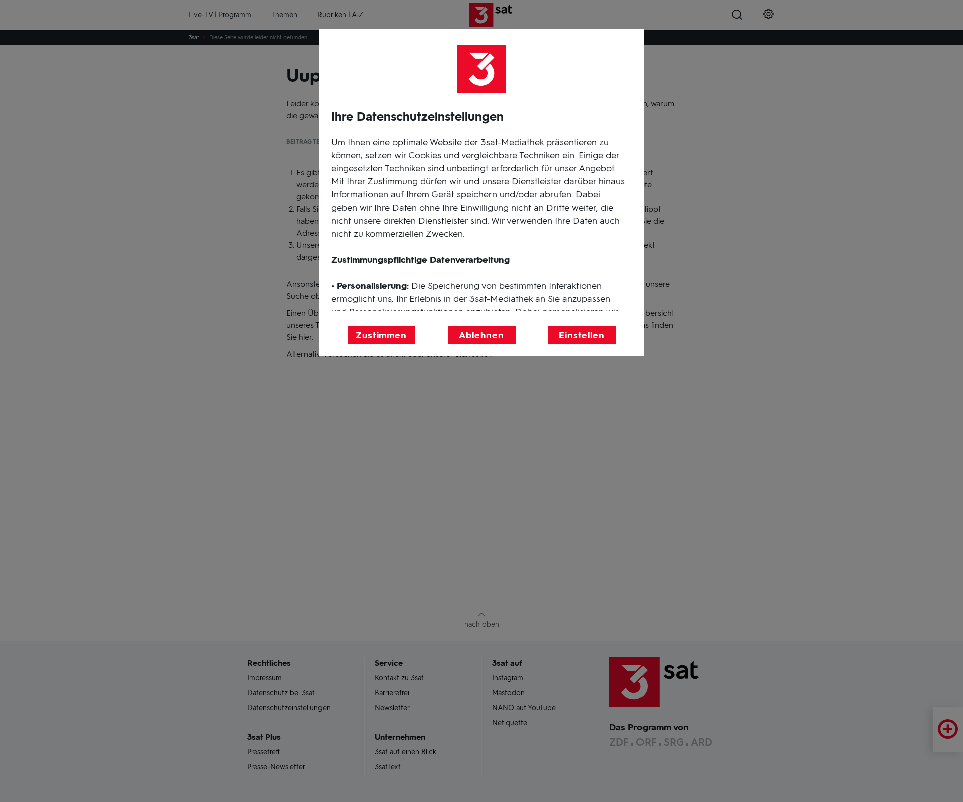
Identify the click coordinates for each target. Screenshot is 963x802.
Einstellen (582, 335)
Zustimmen (381, 335)
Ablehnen (481, 335)
